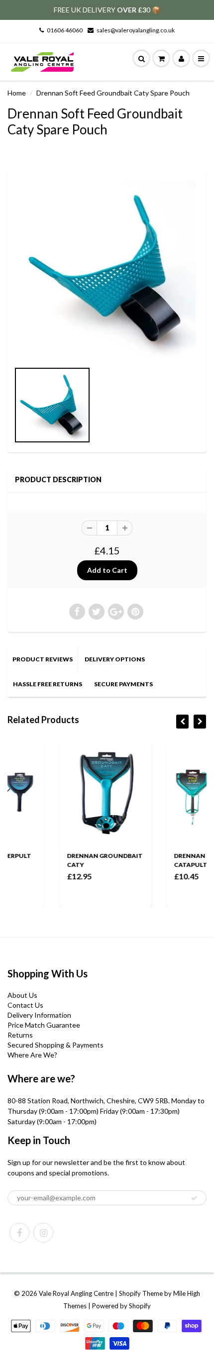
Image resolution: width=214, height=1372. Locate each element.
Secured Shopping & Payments (55, 1045)
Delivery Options (115, 659)
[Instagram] (43, 1233)
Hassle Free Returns (47, 684)
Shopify (130, 1293)
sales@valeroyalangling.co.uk (136, 30)
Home (16, 93)
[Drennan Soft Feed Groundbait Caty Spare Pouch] (107, 269)
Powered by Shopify (121, 1306)
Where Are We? (32, 1055)
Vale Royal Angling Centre (76, 1293)
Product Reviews (42, 659)
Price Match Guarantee (43, 1025)
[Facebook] (19, 1233)
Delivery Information (39, 1015)
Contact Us (25, 1005)
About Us (22, 995)
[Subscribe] (194, 1198)
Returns (20, 1035)
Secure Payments (123, 684)
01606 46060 (65, 30)
